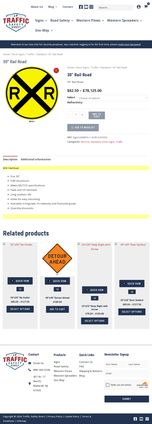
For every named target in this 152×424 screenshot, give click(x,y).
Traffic (30, 54)
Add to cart (96, 115)
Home (6, 54)
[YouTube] (86, 7)
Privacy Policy (55, 416)
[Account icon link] (139, 7)
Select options (20, 309)
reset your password (129, 44)
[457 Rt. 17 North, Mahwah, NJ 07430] (40, 383)
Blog (82, 375)
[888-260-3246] (39, 370)
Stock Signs (18, 54)
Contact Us (86, 362)
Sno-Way (59, 380)
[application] (55, 6)
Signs (57, 362)
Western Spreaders (65, 375)
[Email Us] (36, 363)
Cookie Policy (72, 416)
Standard (41, 54)
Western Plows (63, 371)
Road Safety (61, 366)
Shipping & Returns (90, 371)
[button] (56, 70)
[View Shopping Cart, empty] (146, 7)
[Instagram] (91, 7)
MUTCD (85, 141)
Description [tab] (10, 159)
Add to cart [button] (57, 309)
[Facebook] (81, 7)
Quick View (22, 281)
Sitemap (21, 420)
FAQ (81, 366)
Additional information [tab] (36, 159)
